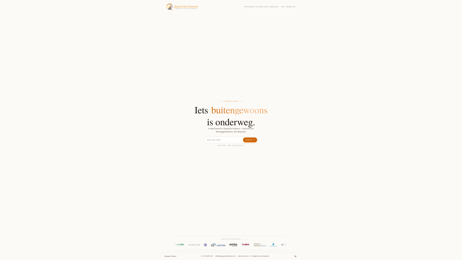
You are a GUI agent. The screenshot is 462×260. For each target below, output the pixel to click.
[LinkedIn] (295, 256)
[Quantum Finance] (182, 6)
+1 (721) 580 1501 (207, 256)
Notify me (248, 140)
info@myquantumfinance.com (225, 256)
